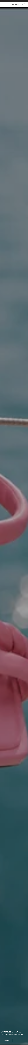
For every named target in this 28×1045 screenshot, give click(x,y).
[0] (23, 4)
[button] (2, 4)
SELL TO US (19, 0)
